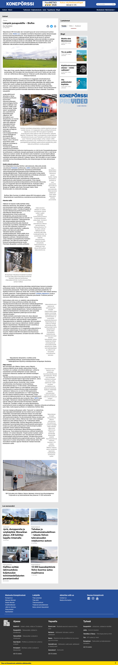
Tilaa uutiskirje (37, 598)
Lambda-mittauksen (42, 293)
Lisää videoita (82, 106)
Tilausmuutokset (37, 602)
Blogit (58, 10)
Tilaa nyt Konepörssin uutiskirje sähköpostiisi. (16, 663)
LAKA (28, 168)
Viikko (71, 26)
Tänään (63, 26)
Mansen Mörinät (10, 600)
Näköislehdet (109, 10)
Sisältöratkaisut (10, 605)
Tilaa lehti (35, 600)
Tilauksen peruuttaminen (40, 605)
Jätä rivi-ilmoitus (10, 607)
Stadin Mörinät (9, 602)
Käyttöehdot (9, 612)
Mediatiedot (101, 10)
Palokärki (14, 168)
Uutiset (4, 10)
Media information (65, 600)
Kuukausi (78, 26)
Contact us (63, 598)
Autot (44, 10)
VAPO (36, 398)
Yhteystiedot (9, 609)
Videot (10, 10)
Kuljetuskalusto (36, 10)
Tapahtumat (51, 10)
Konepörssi (9, 598)
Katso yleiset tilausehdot (40, 607)
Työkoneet (26, 10)
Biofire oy (16, 34)
